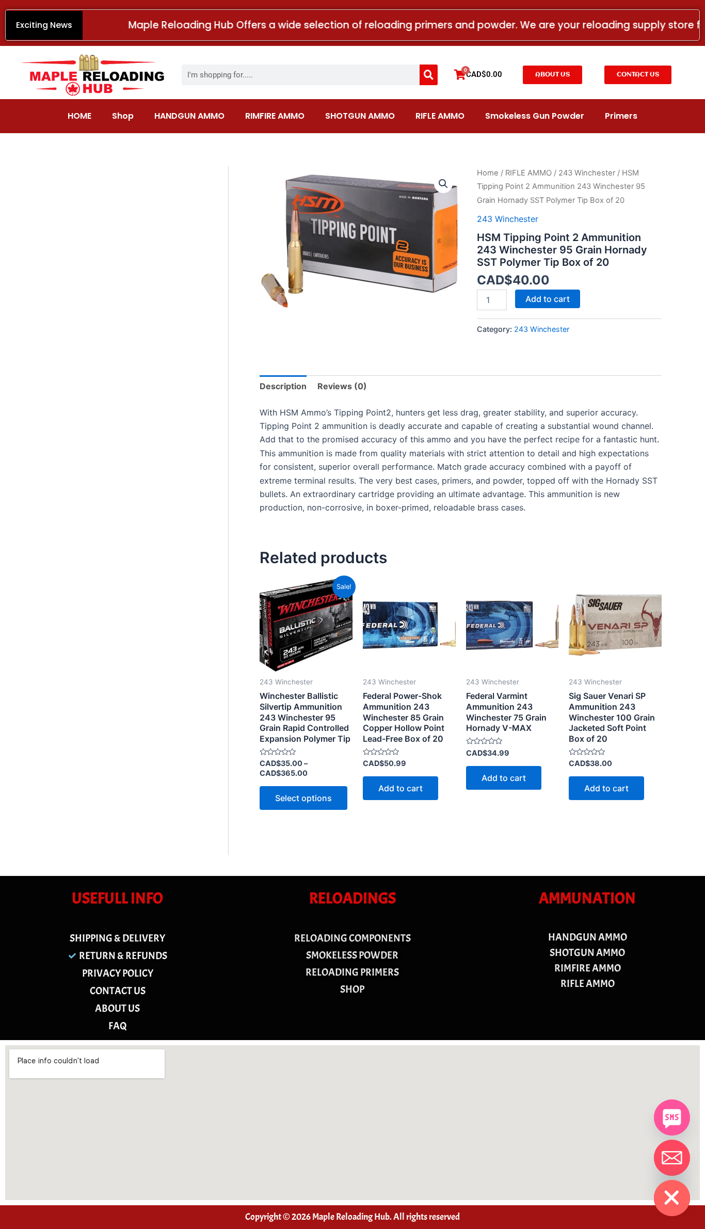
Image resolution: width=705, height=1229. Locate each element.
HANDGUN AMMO (189, 116)
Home (488, 173)
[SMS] (672, 1117)
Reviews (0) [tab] (342, 386)
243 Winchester (586, 173)
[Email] (672, 1158)
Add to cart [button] (400, 788)
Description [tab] (283, 386)
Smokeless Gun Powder (534, 116)
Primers (621, 116)
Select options (303, 798)
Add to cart (547, 299)
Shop (123, 116)
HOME (79, 116)
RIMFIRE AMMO (275, 116)
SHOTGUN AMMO (360, 116)
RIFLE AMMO (439, 116)
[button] (443, 183)
